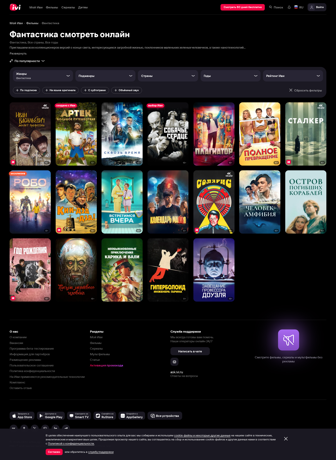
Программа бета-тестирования (32, 348)
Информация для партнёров (30, 354)
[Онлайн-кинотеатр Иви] (16, 7)
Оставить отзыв (21, 388)
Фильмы (96, 343)
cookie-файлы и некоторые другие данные (202, 435)
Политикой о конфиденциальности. (71, 443)
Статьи (95, 359)
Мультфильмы (100, 354)
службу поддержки (101, 451)
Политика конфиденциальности (32, 371)
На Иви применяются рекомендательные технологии (47, 376)
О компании (18, 337)
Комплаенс (17, 382)
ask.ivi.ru (176, 372)
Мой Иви (96, 337)
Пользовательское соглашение (32, 365)
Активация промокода (106, 365)
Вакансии (16, 343)
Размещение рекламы (25, 359)
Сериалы (96, 348)
